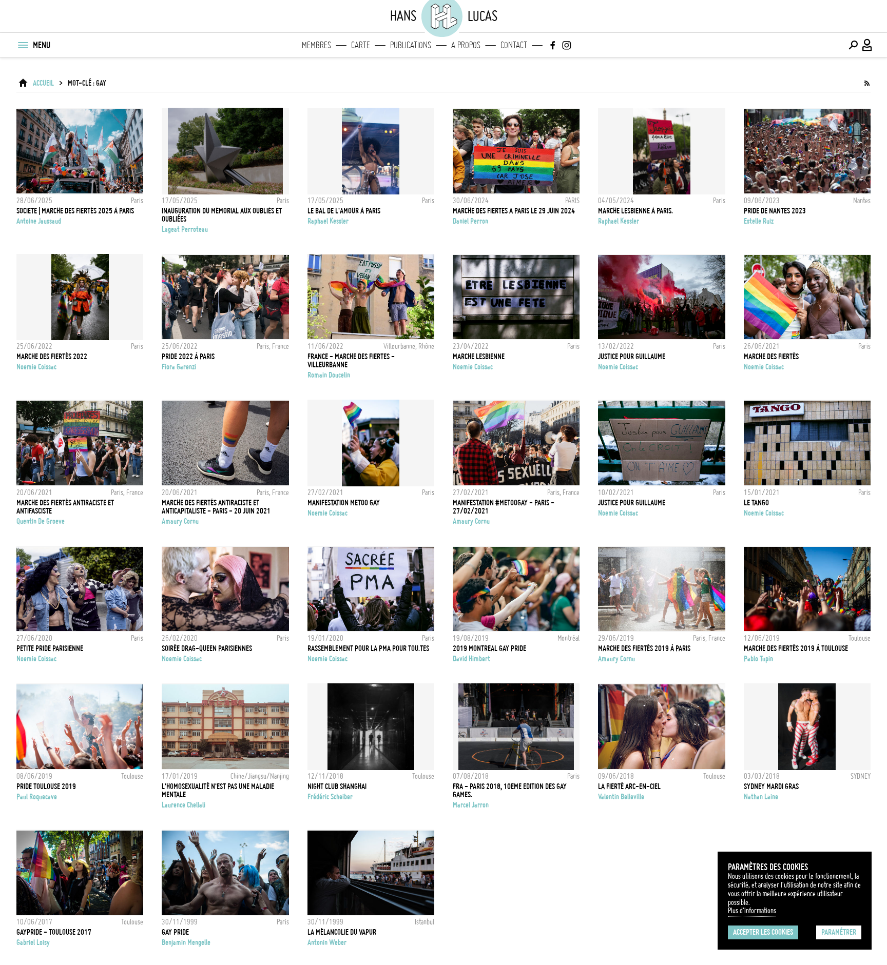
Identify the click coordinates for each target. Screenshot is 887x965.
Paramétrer (838, 932)
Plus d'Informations (752, 910)
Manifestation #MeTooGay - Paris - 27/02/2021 (503, 507)
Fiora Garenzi (179, 366)
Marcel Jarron (471, 805)
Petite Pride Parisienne (49, 648)
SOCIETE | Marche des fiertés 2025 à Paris (75, 211)
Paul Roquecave (36, 796)
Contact (513, 45)
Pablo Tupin (758, 658)
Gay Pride (175, 932)
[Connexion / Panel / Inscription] (867, 45)
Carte (360, 45)
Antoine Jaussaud (38, 221)
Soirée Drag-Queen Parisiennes (207, 648)
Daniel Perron (470, 221)
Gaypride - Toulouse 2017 (53, 932)
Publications (410, 45)
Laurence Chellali (183, 805)
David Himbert (471, 658)
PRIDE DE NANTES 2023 (775, 211)
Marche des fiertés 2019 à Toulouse (796, 648)
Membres (316, 45)
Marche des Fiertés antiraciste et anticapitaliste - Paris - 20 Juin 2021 (216, 507)
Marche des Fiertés (771, 356)
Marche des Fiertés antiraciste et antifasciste (65, 507)
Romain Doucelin (328, 375)
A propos (465, 45)
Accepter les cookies (763, 932)
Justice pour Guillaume (631, 356)
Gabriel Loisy (33, 942)
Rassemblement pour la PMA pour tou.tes (368, 648)
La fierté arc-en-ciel (629, 786)
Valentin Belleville (621, 796)
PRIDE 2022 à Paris (188, 356)
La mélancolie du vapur (341, 932)
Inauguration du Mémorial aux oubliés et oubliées (222, 215)
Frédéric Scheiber (330, 796)
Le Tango (756, 503)
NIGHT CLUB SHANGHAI (337, 786)
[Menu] (22, 45)
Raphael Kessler (328, 221)
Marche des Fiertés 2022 (51, 356)
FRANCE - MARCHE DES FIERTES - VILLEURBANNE (351, 360)
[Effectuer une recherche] (853, 45)
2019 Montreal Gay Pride (489, 648)
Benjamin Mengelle (186, 942)
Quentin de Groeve (40, 521)
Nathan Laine (761, 796)
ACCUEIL (43, 83)
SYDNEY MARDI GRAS (771, 786)
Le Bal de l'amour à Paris (343, 211)
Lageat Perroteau (185, 229)
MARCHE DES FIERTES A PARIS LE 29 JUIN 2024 (514, 211)
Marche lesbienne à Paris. (635, 211)
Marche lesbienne (479, 356)
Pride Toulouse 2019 (46, 786)
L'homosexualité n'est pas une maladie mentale (218, 790)
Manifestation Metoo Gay (343, 503)
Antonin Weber (326, 942)
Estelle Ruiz (759, 221)
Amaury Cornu (180, 521)
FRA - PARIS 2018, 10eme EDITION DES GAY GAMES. (510, 790)
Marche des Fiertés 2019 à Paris (644, 648)
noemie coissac (36, 366)
